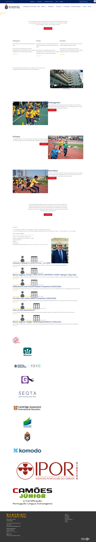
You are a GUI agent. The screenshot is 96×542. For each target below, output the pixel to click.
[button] (95, 1)
